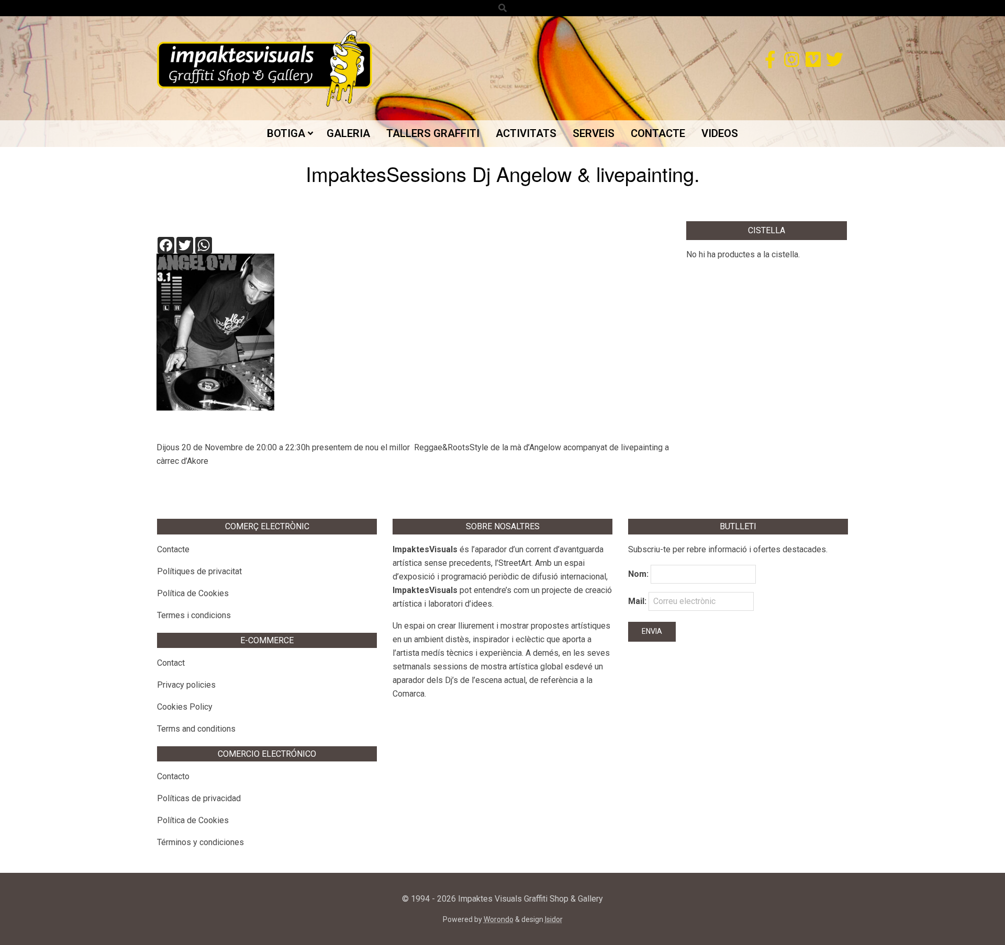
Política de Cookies (193, 593)
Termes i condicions (194, 615)
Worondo (498, 919)
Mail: (638, 601)
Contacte (173, 549)
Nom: (638, 574)
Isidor (554, 919)
